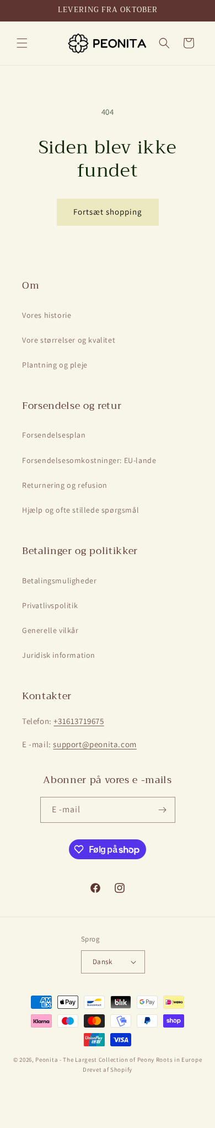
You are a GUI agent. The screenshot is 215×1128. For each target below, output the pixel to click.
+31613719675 (78, 721)
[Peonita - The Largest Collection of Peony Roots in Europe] (107, 43)
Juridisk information (58, 655)
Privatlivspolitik (50, 605)
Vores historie (46, 315)
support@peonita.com (94, 744)
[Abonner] (162, 810)
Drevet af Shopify (107, 1069)
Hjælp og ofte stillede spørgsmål (80, 510)
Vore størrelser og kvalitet (68, 340)
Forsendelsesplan (54, 435)
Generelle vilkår (50, 630)
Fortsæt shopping (107, 211)
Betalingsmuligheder (59, 581)
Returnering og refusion (65, 485)
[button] (22, 43)
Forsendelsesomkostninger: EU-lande (89, 460)
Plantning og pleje (55, 365)
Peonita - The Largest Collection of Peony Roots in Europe (118, 1059)
